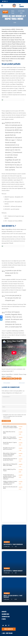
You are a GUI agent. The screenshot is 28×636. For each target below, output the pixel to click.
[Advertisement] (14, 505)
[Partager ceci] (1, 316)
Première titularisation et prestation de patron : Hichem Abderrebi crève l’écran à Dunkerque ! (9, 477)
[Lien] (14, 5)
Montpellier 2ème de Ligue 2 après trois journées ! (9, 448)
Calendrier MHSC (5, 614)
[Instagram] (6, 1)
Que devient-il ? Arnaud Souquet (13, 570)
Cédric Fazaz (12, 12)
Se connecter (21, 5)
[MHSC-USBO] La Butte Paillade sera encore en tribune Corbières (10, 427)
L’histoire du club (5, 616)
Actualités (4, 612)
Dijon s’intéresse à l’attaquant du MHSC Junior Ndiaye (10, 464)
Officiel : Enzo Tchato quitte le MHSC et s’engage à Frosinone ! (10, 437)
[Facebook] (5, 1)
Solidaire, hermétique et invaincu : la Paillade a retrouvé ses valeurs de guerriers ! (10, 483)
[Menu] (2, 5)
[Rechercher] (26, 5)
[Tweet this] (1, 319)
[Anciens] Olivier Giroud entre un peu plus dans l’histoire (10, 459)
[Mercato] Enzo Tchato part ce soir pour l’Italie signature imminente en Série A (9, 455)
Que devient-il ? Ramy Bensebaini (13, 544)
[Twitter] (3, 1)
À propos (4, 619)
